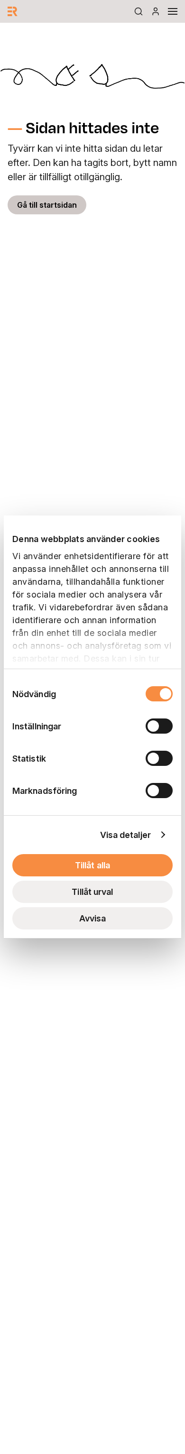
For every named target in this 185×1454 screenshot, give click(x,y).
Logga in (155, 11)
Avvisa (92, 918)
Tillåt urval (92, 892)
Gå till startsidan (47, 205)
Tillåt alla (92, 865)
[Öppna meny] (172, 11)
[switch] (159, 726)
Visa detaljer (125, 835)
